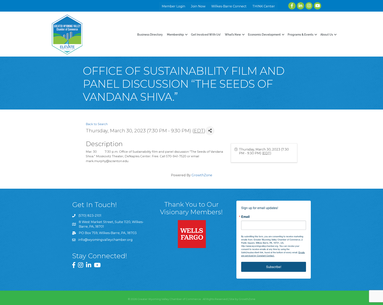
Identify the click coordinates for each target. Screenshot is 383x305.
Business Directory (150, 34)
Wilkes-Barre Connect (229, 6)
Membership (175, 34)
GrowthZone (202, 175)
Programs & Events (300, 34)
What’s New (233, 34)
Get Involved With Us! (206, 34)
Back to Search (97, 124)
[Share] (209, 130)
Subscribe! (273, 266)
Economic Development (264, 34)
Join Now (198, 6)
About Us (326, 34)
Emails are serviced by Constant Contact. (273, 254)
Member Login (173, 6)
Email (245, 216)
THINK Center (263, 6)
